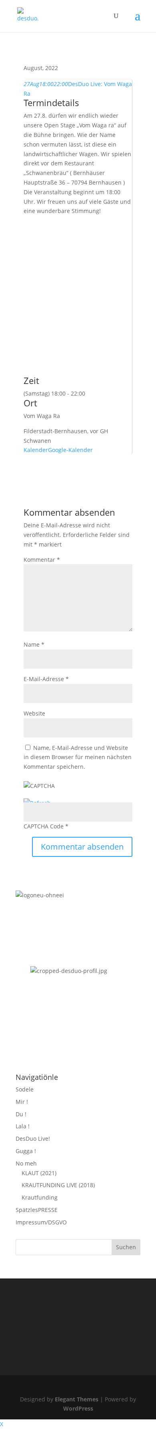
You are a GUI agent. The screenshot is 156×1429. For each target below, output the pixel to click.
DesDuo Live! (33, 1138)
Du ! (21, 1114)
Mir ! (22, 1101)
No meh (26, 1163)
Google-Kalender (70, 450)
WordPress (78, 1408)
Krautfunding (40, 1197)
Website (34, 713)
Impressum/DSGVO (41, 1222)
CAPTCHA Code (44, 826)
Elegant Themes (76, 1399)
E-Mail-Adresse (46, 679)
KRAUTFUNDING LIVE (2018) (58, 1185)
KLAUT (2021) (39, 1173)
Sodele (25, 1089)
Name (34, 644)
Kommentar (42, 559)
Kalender (36, 450)
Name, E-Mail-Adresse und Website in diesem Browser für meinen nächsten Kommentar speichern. (78, 757)
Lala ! (23, 1126)
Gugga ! (26, 1151)
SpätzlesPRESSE (37, 1210)
